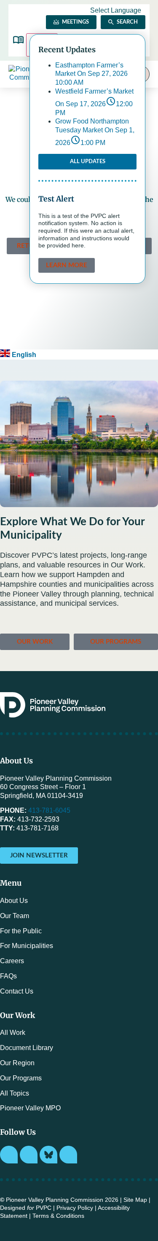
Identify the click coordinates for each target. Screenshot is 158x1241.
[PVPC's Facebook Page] (28, 1154)
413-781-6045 (49, 810)
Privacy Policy (74, 1208)
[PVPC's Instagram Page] (9, 1154)
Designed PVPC (25, 1208)
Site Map (135, 1200)
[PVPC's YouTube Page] (68, 1154)
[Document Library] (18, 40)
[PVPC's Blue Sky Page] (48, 1154)
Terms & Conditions (58, 1216)
